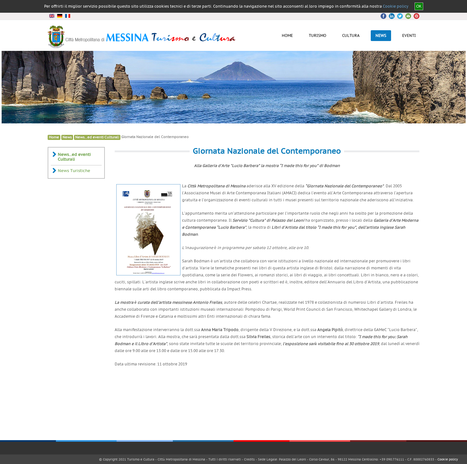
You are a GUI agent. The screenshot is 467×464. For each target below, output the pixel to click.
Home (54, 137)
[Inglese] (52, 16)
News (67, 137)
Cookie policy (395, 6)
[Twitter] (392, 16)
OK (419, 6)
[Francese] (67, 16)
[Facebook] (384, 16)
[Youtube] (407, 16)
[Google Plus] (399, 16)
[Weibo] (415, 16)
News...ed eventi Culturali (97, 137)
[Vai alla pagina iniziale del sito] (142, 46)
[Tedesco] (60, 16)
